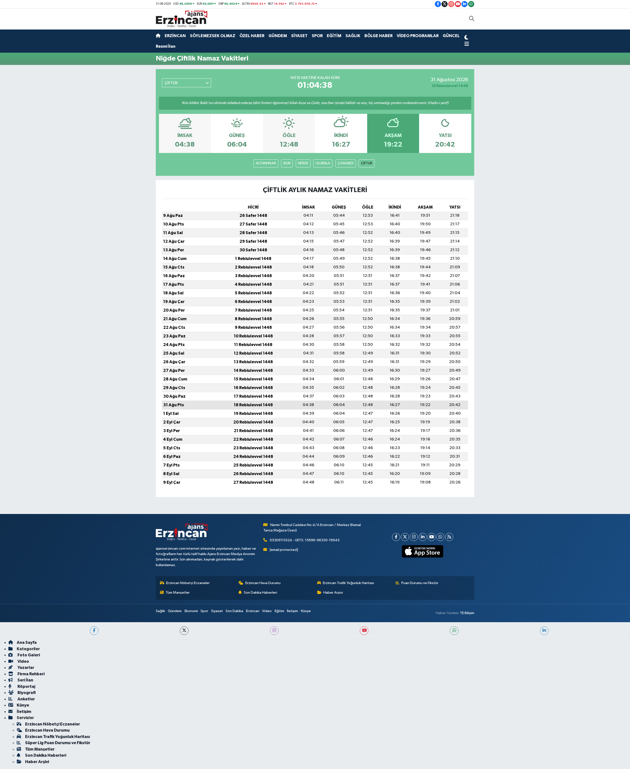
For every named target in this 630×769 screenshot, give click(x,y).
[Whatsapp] (440, 537)
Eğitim (279, 611)
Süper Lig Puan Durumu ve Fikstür (57, 743)
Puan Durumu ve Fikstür (419, 583)
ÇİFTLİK (366, 163)
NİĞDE (303, 163)
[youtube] (364, 630)
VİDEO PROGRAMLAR (418, 36)
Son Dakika (234, 611)
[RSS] (449, 537)
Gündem (175, 611)
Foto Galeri (28, 655)
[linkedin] (544, 630)
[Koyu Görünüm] (466, 38)
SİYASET (299, 36)
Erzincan (252, 611)
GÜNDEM (277, 36)
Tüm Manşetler (178, 592)
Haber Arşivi (333, 592)
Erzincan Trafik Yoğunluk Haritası (348, 583)
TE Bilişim (467, 613)
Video (267, 611)
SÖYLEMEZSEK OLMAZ (212, 36)
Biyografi (26, 693)
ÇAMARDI (345, 163)
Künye (306, 611)
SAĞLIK (353, 36)
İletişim (292, 611)
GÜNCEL (451, 36)
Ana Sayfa (27, 642)
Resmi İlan (165, 46)
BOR (287, 163)
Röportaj (26, 686)
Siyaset (217, 611)
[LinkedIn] (423, 537)
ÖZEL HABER (251, 36)
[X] (405, 537)
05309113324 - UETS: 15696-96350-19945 (305, 540)
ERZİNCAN (175, 36)
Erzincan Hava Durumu (263, 583)
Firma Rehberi (31, 674)
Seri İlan (25, 680)
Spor (204, 611)
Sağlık (160, 611)
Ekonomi (191, 611)
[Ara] (471, 19)
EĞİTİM (334, 36)
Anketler (26, 699)
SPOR (317, 36)
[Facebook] (396, 537)
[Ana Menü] (466, 44)
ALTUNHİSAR (266, 163)
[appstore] (422, 551)
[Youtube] (431, 537)
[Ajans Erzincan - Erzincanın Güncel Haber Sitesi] (181, 19)
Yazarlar (25, 667)
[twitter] (184, 630)
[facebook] (94, 630)
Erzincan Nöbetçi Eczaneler (188, 583)
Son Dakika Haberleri (260, 592)
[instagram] (274, 630)
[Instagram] (414, 537)
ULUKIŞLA (323, 163)
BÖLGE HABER (378, 36)
